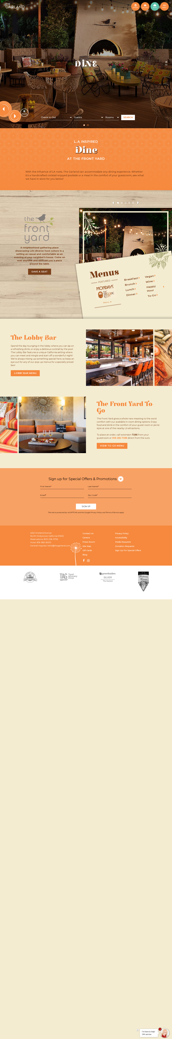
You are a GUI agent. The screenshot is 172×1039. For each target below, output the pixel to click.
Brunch (130, 284)
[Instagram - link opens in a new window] (88, 560)
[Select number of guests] (88, 117)
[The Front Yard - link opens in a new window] (39, 229)
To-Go (151, 295)
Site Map (87, 546)
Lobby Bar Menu (25, 373)
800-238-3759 (51, 539)
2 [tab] (88, 125)
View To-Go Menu (112, 445)
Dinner (131, 294)
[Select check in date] (56, 117)
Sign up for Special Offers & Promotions (83, 479)
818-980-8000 (44, 542)
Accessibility (121, 537)
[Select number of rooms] (112, 117)
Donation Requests (124, 546)
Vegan (149, 276)
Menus (104, 273)
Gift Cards (87, 550)
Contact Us (88, 533)
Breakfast (131, 278)
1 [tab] (84, 125)
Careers (86, 537)
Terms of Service (112, 512)
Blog (85, 555)
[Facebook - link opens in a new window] (84, 560)
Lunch (129, 289)
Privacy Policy (96, 512)
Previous (113, 203)
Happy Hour (151, 288)
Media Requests (123, 542)
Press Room (89, 542)
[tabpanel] (86, 64)
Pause (24, 114)
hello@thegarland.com (58, 546)
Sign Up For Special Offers (128, 550)
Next (14, 116)
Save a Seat (39, 271)
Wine (149, 281)
